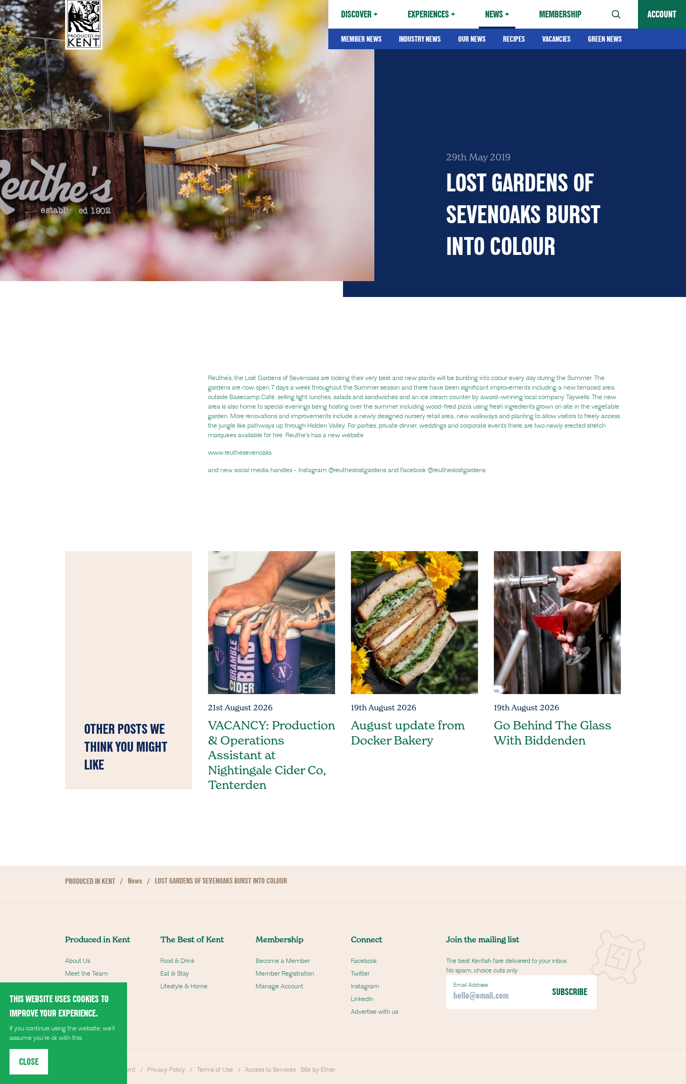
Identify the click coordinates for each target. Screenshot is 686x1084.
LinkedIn (362, 999)
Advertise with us (374, 1012)
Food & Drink (177, 961)
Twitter (360, 973)
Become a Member (283, 961)
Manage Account (279, 986)
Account (661, 14)
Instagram (365, 986)
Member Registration (285, 973)
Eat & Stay (174, 973)
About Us (77, 961)
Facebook (364, 961)
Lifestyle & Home (184, 986)
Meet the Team (86, 973)
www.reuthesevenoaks (240, 452)
